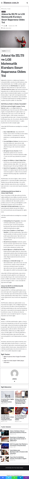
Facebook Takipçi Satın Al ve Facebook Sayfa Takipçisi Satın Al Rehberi (21, 417)
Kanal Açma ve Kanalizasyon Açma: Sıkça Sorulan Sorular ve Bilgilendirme (18, 439)
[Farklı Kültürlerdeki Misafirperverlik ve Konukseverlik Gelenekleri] (5, 452)
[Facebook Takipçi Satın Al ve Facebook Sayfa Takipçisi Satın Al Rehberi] (21, 410)
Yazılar (9, 8)
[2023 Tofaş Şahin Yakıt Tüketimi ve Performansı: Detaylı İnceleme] (5, 446)
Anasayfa (4, 8)
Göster (8, 50)
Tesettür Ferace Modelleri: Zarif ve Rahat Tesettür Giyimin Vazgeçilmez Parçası (7, 417)
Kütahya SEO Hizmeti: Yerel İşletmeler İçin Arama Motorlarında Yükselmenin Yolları (20, 401)
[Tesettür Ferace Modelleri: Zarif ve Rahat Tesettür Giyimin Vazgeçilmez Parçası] (7, 410)
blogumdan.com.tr (18, 475)
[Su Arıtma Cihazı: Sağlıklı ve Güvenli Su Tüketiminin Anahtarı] (7, 394)
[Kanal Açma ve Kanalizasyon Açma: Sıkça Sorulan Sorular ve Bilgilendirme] (5, 439)
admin (4, 25)
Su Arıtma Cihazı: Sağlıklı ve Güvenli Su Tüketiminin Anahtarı (7, 401)
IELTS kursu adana (8, 162)
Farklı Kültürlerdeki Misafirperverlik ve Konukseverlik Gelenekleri (19, 452)
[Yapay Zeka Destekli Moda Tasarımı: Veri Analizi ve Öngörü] (5, 459)
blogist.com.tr (10, 475)
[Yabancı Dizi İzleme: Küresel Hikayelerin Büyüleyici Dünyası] (5, 433)
